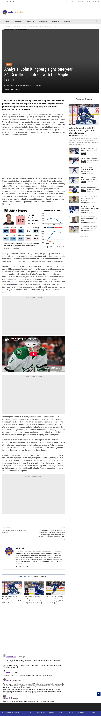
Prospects (42, 21)
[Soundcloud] (24, 566)
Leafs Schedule (29, 712)
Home (4, 26)
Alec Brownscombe (74, 135)
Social (88, 1)
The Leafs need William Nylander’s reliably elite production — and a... (87, 169)
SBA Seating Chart (82, 712)
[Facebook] (3, 1)
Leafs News (84, 202)
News (7, 21)
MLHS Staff (9, 89)
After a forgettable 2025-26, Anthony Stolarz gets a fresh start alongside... (82, 130)
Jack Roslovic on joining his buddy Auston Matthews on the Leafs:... (89, 218)
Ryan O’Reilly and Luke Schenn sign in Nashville (14, 532)
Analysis (18, 21)
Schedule (67, 21)
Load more (83, 236)
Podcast (55, 21)
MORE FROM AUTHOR (41, 576)
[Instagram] (6, 1)
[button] (96, 22)
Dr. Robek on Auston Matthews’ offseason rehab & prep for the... (89, 227)
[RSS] (10, 1)
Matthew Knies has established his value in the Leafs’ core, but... (89, 178)
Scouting (60, 712)
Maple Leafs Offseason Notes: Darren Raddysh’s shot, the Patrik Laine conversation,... (90, 208)
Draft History (69, 712)
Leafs (42, 258)
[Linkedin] (21, 566)
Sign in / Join (70, 1)
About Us (80, 1)
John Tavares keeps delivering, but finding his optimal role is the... (90, 159)
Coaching (51, 712)
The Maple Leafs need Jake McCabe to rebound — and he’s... (90, 188)
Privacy (93, 712)
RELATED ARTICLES (25, 576)
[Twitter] (13, 1)
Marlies (29, 21)
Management (41, 712)
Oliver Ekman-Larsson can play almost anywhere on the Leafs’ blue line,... (89, 150)
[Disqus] (33, 678)
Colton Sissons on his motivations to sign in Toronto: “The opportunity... (90, 198)
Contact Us (96, 1)
